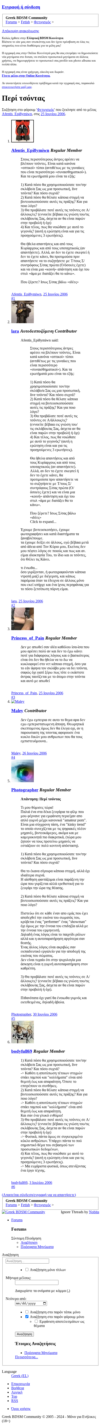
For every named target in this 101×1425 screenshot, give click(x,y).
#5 (13, 1019)
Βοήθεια (17, 1388)
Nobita (94, 1212)
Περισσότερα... (26, 1357)
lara (15, 331)
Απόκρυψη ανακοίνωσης (20, 31)
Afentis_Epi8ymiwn (17, 114)
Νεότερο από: (16, 1299)
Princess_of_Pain (27, 638)
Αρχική (16, 1392)
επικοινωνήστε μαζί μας (17, 87)
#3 (13, 697)
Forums (17, 1220)
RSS (14, 1401)
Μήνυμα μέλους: (18, 1278)
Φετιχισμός (45, 110)
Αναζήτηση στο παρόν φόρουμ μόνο (56, 1317)
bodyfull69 (21, 1051)
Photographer (24, 789)
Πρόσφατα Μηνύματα (37, 1247)
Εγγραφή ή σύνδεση (21, 6)
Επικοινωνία (20, 1384)
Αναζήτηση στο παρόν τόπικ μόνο (54, 1312)
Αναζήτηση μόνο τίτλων (47, 1270)
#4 (13, 757)
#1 (13, 298)
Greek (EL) (19, 1376)
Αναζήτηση (29, 1242)
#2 (13, 605)
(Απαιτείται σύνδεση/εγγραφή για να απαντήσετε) (39, 1195)
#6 (13, 1187)
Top (14, 1396)
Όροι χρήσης (21, 1409)
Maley (17, 710)
